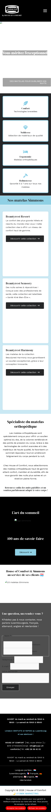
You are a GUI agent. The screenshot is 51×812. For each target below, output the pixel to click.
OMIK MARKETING (28, 793)
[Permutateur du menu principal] (45, 11)
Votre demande (9, 671)
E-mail (6, 666)
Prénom (36, 644)
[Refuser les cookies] (47, 804)
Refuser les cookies (37, 808)
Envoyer (11, 687)
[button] (25, 552)
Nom (34, 651)
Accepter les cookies (16, 808)
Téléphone (8, 659)
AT (17, 793)
